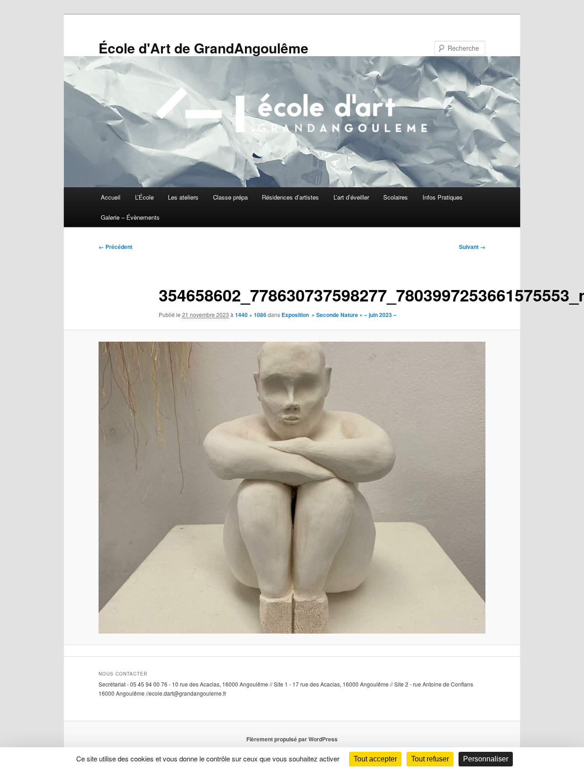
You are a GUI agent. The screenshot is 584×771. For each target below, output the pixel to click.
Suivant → (472, 247)
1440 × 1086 (250, 315)
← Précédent (115, 247)
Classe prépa (230, 197)
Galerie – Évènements (130, 217)
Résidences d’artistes (290, 197)
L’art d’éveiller (351, 197)
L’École (144, 197)
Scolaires (395, 197)
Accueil (110, 197)
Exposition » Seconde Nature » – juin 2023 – (339, 315)
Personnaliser (485, 759)
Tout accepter (375, 759)
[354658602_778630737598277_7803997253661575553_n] (292, 488)
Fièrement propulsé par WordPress (292, 739)
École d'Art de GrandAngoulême (203, 48)
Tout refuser (430, 759)
